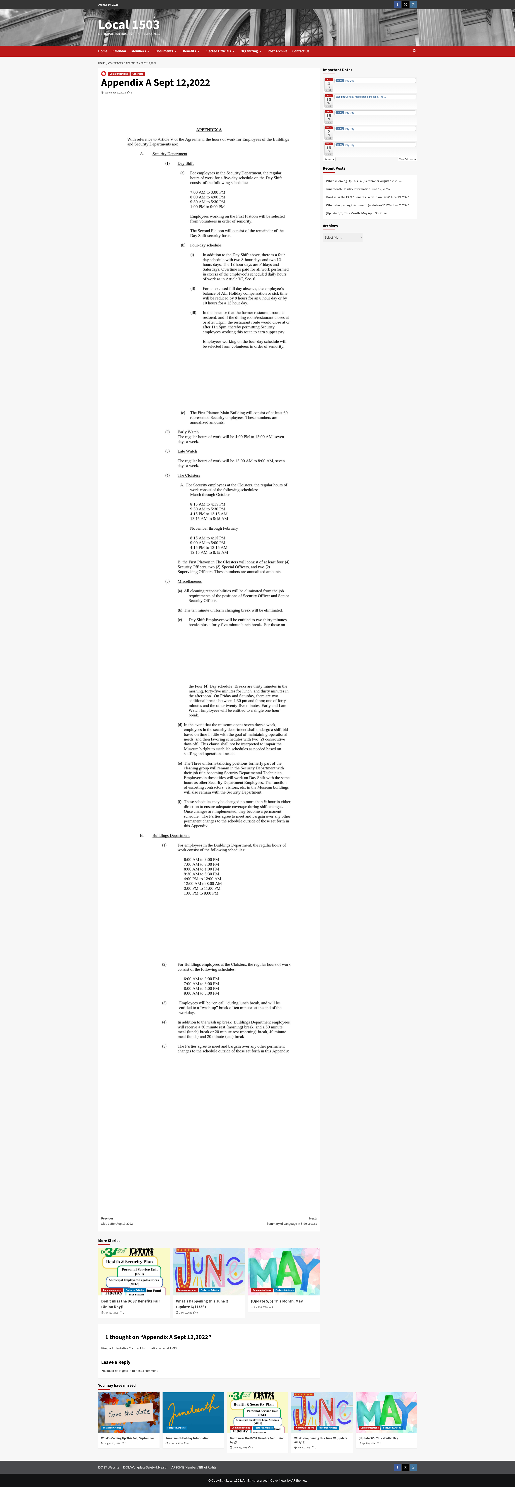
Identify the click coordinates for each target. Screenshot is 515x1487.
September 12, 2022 (115, 92)
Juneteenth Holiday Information (348, 189)
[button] (414, 51)
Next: (292, 1221)
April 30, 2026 (261, 1307)
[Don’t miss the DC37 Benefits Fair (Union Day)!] (134, 1271)
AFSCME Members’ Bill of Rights (193, 1467)
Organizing (249, 51)
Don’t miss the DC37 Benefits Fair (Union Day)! (358, 197)
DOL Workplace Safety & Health (145, 1467)
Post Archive (277, 51)
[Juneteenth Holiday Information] (193, 1412)
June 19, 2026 (176, 1443)
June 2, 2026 (185, 1313)
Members (138, 51)
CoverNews (278, 1480)
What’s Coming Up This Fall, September (352, 181)
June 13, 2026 (111, 1313)
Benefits (189, 51)
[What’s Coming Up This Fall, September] (129, 1412)
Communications (119, 74)
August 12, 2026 (112, 1443)
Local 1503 (129, 24)
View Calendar (406, 159)
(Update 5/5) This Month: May (277, 1301)
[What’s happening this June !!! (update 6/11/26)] (209, 1271)
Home (102, 51)
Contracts (137, 74)
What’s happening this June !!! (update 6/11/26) (203, 1304)
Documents (164, 51)
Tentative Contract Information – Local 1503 (146, 1348)
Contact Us (300, 51)
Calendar (119, 51)
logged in (125, 1370)
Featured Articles (135, 1290)
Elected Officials (218, 51)
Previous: (117, 1221)
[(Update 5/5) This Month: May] (284, 1271)
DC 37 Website (108, 1467)
